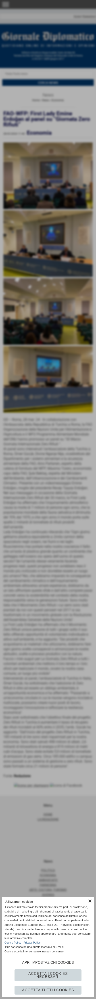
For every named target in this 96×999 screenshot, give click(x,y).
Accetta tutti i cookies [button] (48, 990)
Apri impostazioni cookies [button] (48, 962)
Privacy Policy (31, 942)
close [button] (90, 901)
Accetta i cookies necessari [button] (48, 975)
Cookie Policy (12, 942)
